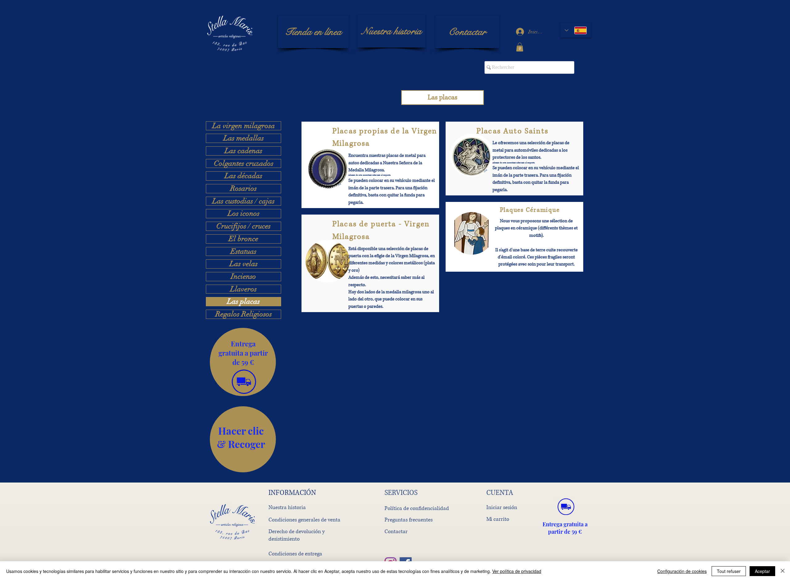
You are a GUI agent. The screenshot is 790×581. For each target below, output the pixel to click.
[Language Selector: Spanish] (575, 30)
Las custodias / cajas (243, 201)
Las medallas (243, 138)
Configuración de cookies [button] (682, 571)
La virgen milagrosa (243, 126)
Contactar (396, 531)
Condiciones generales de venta (304, 519)
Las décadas (243, 176)
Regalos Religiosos (243, 314)
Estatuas (243, 251)
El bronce (243, 239)
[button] (519, 47)
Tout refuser (729, 571)
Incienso (243, 276)
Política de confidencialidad (417, 508)
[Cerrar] (782, 571)
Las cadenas (243, 151)
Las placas (243, 301)
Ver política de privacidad (516, 571)
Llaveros (243, 289)
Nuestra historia (287, 507)
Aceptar (762, 571)
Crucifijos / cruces (243, 226)
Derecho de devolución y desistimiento (296, 535)
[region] (243, 362)
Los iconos (244, 213)
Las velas (244, 264)
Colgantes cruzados (243, 163)
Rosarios (243, 188)
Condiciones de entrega (295, 553)
